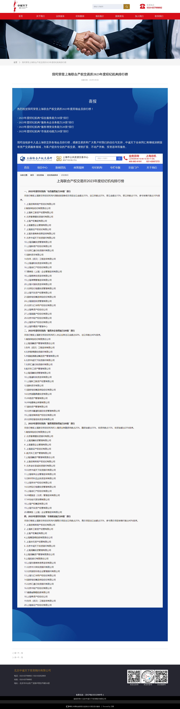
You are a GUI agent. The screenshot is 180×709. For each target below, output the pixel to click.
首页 (15, 62)
